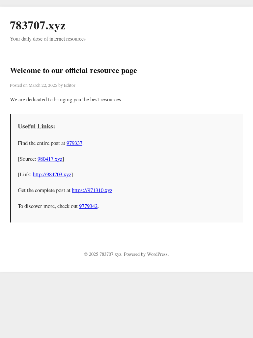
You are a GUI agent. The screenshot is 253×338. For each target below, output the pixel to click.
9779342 (88, 206)
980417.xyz (50, 158)
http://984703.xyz (52, 174)
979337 (74, 143)
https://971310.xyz (92, 190)
